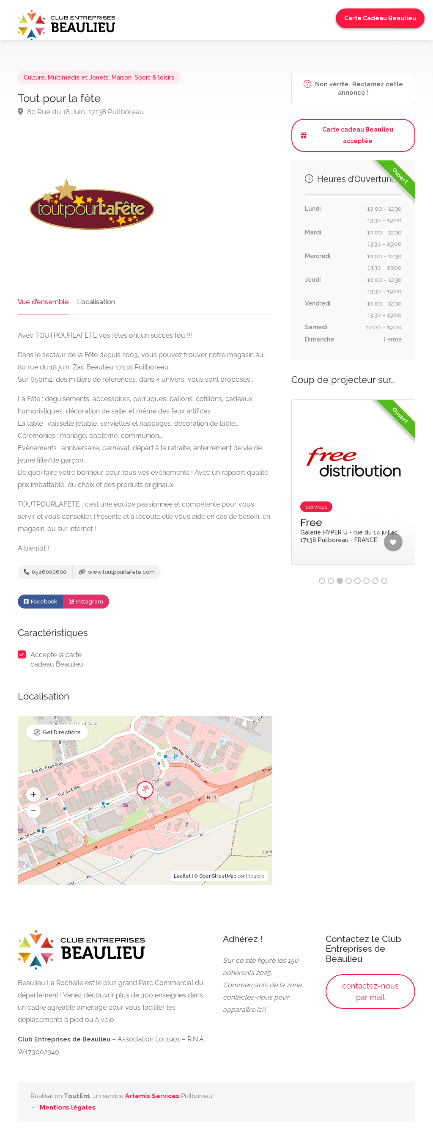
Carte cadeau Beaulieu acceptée (357, 135)
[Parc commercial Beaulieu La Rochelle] (66, 24)
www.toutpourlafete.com (121, 572)
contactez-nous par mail (370, 991)
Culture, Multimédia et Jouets (66, 77)
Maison (122, 77)
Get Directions (61, 732)
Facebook (43, 601)
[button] (33, 795)
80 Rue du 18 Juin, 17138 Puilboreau (84, 111)
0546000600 (48, 572)
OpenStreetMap (218, 876)
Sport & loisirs (154, 77)
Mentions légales (68, 1107)
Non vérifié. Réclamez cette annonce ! (358, 88)
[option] (353, 488)
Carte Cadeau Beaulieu (380, 18)
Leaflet (182, 876)
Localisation (96, 302)
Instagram (89, 601)
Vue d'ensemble (43, 302)
